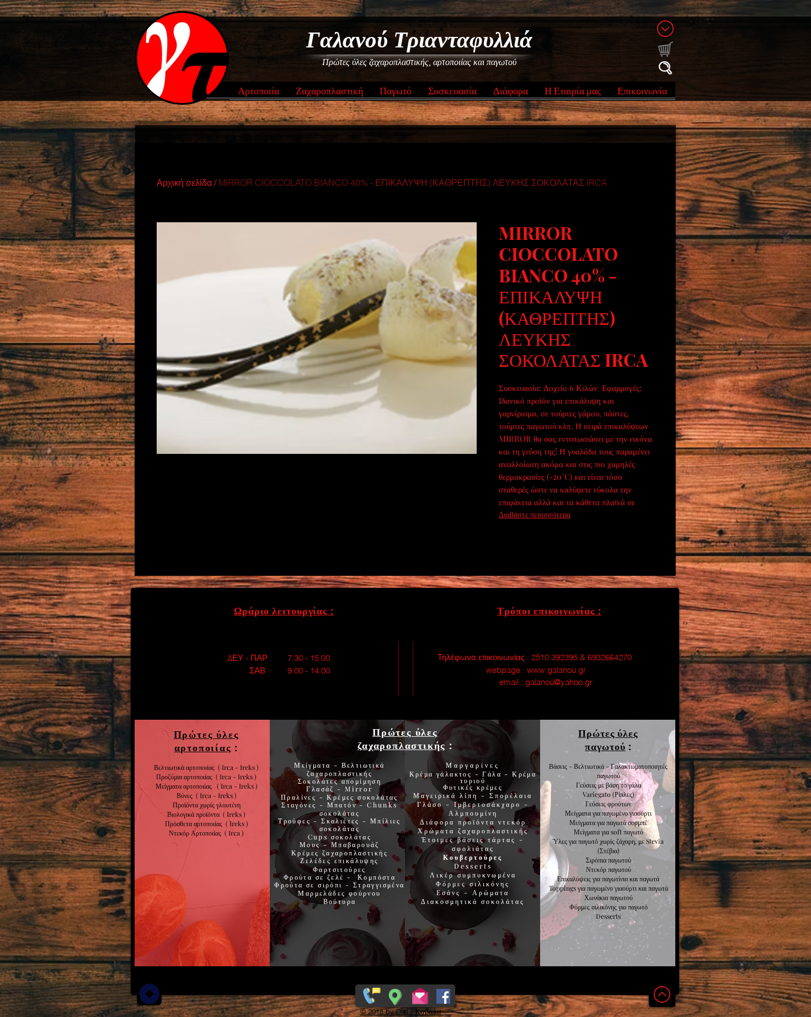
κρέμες (490, 787)
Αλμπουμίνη (473, 813)
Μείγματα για (583, 813)
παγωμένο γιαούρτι (627, 813)
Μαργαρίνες (473, 765)
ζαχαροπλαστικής (493, 830)
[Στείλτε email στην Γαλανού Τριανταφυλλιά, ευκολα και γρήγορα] (420, 994)
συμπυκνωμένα (486, 874)
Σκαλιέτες (341, 820)
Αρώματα (489, 892)
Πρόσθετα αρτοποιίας (195, 823)
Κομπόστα (377, 877)
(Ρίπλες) (623, 794)
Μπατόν (341, 804)
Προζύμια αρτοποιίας (184, 776)
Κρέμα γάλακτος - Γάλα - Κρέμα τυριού (473, 777)
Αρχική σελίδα (184, 182)
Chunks (382, 804)
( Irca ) (234, 832)
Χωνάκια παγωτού (608, 897)
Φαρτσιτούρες (339, 869)
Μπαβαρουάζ (354, 844)
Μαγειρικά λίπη (447, 795)
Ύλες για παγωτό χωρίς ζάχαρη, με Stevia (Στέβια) (608, 846)
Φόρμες (452, 883)
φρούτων (618, 803)
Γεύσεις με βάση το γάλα (608, 784)
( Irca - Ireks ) (234, 776)
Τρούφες (295, 820)
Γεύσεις (595, 803)
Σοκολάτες (318, 781)
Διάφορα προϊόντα (459, 821)
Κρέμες (306, 852)
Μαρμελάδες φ (326, 892)
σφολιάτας (473, 848)
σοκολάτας (339, 813)
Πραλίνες (300, 797)
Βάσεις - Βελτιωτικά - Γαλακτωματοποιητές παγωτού (608, 771)
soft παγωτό (626, 831)
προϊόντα (209, 814)
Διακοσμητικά (451, 901)
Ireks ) (239, 823)
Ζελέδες (315, 860)
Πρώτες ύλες (405, 731)
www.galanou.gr (556, 670)
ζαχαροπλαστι (355, 852)
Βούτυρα (339, 901)
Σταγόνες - (304, 804)
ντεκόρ (512, 821)
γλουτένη (228, 804)
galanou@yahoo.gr (559, 682)
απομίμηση (359, 781)
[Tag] (149, 993)
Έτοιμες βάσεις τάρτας (468, 839)
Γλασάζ (321, 788)
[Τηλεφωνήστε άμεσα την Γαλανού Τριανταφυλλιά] (370, 994)
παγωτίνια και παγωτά (630, 878)
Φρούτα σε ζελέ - (321, 877)
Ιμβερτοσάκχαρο (489, 804)
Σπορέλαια (510, 795)
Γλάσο (431, 804)
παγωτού (618, 859)
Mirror (357, 788)
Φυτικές (460, 787)
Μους (311, 844)
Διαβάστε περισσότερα (534, 514)
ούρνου (367, 892)
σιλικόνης (489, 883)
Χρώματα (436, 830)
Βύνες (186, 795)
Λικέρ (443, 874)
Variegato (597, 794)
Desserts (473, 865)
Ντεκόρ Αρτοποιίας (197, 832)
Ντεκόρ (596, 869)
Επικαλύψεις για (579, 878)
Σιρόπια (596, 859)
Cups (319, 836)
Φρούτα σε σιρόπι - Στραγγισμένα (339, 884)
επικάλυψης (354, 860)
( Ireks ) (234, 814)
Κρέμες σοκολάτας (361, 797)
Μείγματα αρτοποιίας (184, 786)
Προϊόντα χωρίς (194, 804)
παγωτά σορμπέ (626, 822)
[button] (258, 94)
